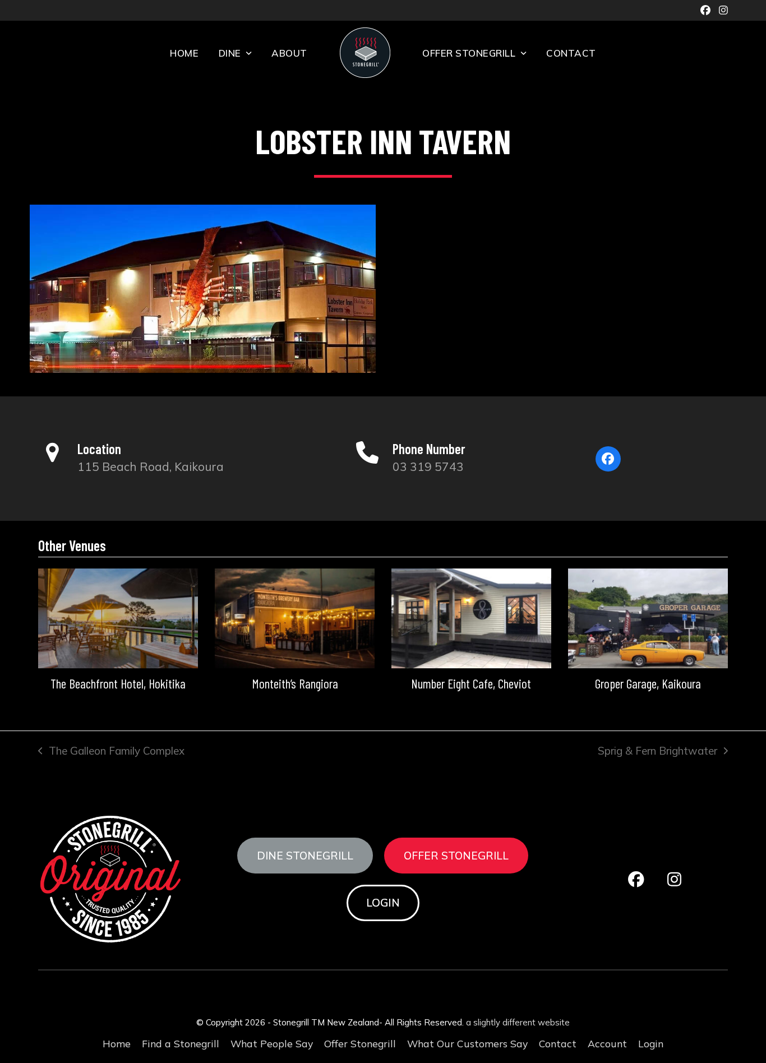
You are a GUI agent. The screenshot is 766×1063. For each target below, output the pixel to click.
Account (607, 1043)
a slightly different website (518, 1022)
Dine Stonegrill (305, 855)
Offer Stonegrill (456, 855)
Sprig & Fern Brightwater (657, 752)
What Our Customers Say (467, 1043)
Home (117, 1043)
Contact (557, 1043)
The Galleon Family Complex (111, 752)
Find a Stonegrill (180, 1043)
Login (383, 902)
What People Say (271, 1043)
